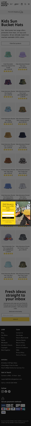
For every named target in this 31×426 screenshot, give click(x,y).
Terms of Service (10, 222)
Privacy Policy (7, 222)
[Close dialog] (29, 202)
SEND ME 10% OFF (8, 217)
